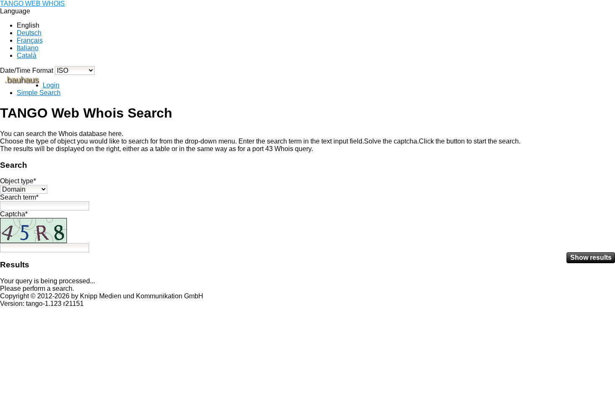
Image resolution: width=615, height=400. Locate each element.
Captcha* (14, 214)
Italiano (27, 47)
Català (26, 55)
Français (30, 40)
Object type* (18, 181)
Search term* (19, 197)
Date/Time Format (26, 70)
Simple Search (39, 92)
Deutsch (29, 32)
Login (51, 85)
